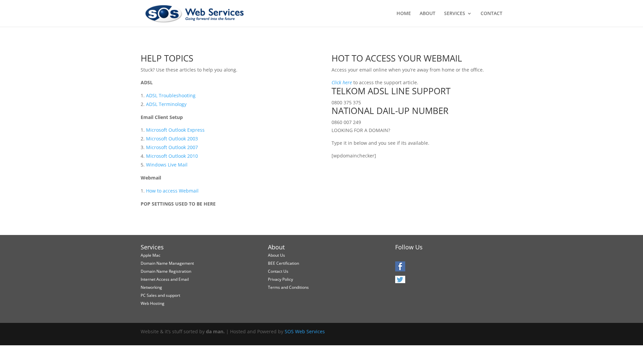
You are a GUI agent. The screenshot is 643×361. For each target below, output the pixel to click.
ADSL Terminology (166, 104)
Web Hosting (152, 303)
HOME (404, 13)
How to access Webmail (172, 191)
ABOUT (427, 13)
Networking (151, 287)
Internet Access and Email (165, 279)
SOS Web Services (305, 331)
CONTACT (491, 13)
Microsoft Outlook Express (175, 130)
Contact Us (278, 271)
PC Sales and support (160, 295)
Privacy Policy (280, 279)
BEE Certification (283, 263)
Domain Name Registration (166, 271)
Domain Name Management (167, 263)
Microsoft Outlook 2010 (172, 156)
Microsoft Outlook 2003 (172, 138)
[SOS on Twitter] (400, 281)
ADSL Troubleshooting (171, 95)
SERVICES (454, 13)
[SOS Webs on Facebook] (400, 268)
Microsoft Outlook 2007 (172, 147)
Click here (342, 82)
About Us (276, 255)
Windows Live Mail (167, 164)
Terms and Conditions (288, 287)
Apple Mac (150, 255)
